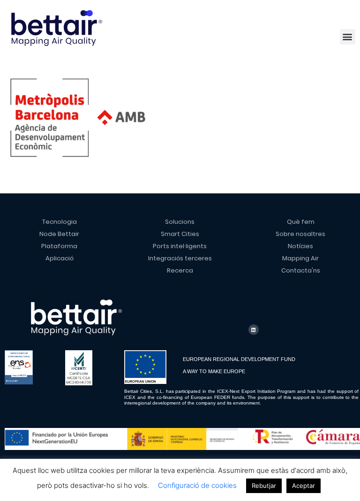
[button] (347, 36)
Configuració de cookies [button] (197, 485)
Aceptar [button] (303, 485)
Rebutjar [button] (264, 485)
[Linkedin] (253, 329)
